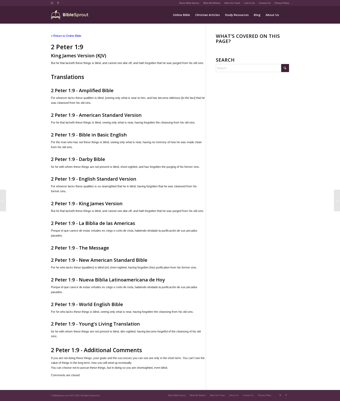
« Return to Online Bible (66, 35)
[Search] (285, 14)
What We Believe (211, 3)
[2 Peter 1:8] (3, 200)
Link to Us (249, 3)
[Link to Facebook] (58, 3)
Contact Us (265, 3)
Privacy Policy (282, 3)
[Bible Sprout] (70, 14)
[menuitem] (189, 3)
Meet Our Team (232, 3)
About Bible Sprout (189, 3)
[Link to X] (52, 3)
